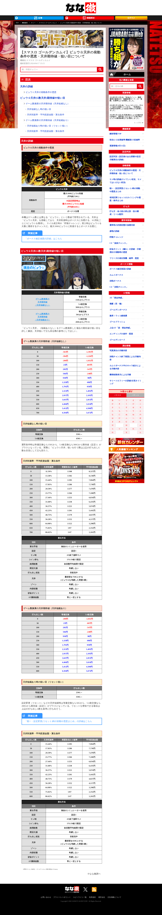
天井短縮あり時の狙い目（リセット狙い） (48, 126)
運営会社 (101, 897)
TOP (17, 23)
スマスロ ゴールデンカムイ (48, 23)
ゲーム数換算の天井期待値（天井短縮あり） (48, 120)
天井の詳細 (26, 86)
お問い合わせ (46, 897)
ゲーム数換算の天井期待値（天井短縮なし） (48, 103)
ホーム (127, 74)
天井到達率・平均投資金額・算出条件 (45, 114)
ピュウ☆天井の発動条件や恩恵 (41, 92)
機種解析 (25, 23)
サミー (33, 23)
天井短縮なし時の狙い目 (39, 109)
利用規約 (92, 897)
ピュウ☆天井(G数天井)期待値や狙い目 (42, 97)
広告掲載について (114, 897)
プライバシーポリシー (62, 897)
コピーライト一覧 (80, 897)
